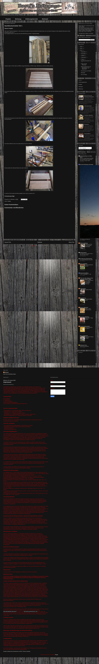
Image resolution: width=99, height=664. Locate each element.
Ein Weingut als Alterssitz (85, 239)
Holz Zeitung (83, 298)
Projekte (8, 19)
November (83, 53)
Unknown (7, 372)
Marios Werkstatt (84, 335)
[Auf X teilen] (24, 199)
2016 (81, 46)
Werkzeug (18, 19)
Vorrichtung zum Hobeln (86, 70)
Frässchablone (87, 133)
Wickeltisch (86, 124)
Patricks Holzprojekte (85, 326)
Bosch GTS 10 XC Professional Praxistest (89, 96)
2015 (81, 48)
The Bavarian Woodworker (86, 258)
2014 (81, 50)
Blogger (56, 654)
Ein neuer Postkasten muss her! (86, 259)
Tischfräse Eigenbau (88, 115)
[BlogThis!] (23, 199)
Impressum (7, 382)
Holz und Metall (83, 263)
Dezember (83, 51)
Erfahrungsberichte (31, 19)
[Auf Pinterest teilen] (26, 199)
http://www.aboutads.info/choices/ (9, 611)
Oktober (83, 55)
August (82, 59)
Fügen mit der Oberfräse (84, 64)
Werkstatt (45, 19)
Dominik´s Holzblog (84, 316)
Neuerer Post (8, 242)
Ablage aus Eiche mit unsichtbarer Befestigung (88, 245)
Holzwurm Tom (83, 345)
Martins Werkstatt (84, 307)
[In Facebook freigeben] (25, 199)
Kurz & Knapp (84, 74)
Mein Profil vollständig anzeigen (9, 374)
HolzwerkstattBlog (84, 273)
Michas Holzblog (84, 243)
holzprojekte (83, 288)
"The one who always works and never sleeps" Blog (86, 279)
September (83, 57)
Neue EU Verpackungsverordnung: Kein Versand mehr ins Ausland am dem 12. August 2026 (86, 159)
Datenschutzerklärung (84, 346)
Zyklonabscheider (88, 106)
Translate (89, 149)
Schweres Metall (88, 289)
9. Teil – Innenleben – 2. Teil (85, 274)
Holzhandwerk (83, 252)
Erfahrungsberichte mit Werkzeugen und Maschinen (86, 68)
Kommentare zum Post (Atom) (42, 245)
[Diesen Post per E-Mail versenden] (21, 199)
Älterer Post (71, 242)
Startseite (40, 242)
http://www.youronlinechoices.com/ (30, 611)
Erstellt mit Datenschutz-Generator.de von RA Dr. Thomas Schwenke (16, 651)
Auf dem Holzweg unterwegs (86, 164)
